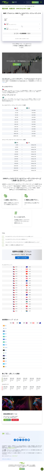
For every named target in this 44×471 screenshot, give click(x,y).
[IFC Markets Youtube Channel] (26, 440)
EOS (6, 350)
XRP (6, 333)
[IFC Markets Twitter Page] (20, 440)
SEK (30, 301)
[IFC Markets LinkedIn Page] (23, 440)
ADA (6, 339)
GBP (30, 283)
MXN (30, 290)
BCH (6, 336)
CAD (30, 269)
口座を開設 (16, 64)
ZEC (6, 366)
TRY (30, 306)
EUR (30, 280)
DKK (30, 278)
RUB (30, 299)
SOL (6, 355)
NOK (30, 292)
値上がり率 (7, 419)
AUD (30, 266)
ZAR (30, 310)
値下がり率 (15, 419)
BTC (6, 325)
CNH (30, 273)
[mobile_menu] (41, 2)
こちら (3, 82)
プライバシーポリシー (6, 459)
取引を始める (35, 2)
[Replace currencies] (22, 26)
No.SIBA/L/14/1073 (11, 447)
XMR (6, 361)
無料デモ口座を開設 (22, 257)
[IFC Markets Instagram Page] (17, 440)
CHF (30, 271)
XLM (6, 358)
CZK (30, 276)
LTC (5, 331)
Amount (5, 18)
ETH (6, 328)
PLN (30, 297)
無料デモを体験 (26, 64)
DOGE (6, 347)
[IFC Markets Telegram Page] (29, 440)
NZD (30, 294)
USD (30, 308)
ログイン (29, 2)
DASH (6, 344)
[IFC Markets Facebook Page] (15, 440)
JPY (29, 287)
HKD (30, 285)
